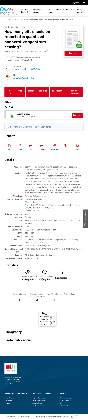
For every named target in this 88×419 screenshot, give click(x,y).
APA (30, 149)
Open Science (50, 10)
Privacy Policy (25, 416)
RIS (9, 149)
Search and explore (37, 10)
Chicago (41, 149)
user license (46, 127)
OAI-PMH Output (65, 400)
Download (73, 53)
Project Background (39, 398)
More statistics (61, 277)
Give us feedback (24, 10)
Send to (20, 92)
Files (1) (9, 92)
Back (9, 19)
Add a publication (81, 10)
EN (84, 2)
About (73, 9)
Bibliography (57, 90)
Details (31, 90)
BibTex (20, 149)
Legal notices (37, 403)
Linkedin (77, 149)
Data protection (38, 405)
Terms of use (11, 416)
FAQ (60, 403)
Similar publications (74, 92)
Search (7, 403)
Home (14, 19)
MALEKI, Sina (30, 205)
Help (67, 9)
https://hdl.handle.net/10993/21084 (26, 69)
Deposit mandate (66, 398)
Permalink (54, 149)
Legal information (38, 400)
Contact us (63, 405)
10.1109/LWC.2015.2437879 (23, 78)
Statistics (60, 9)
